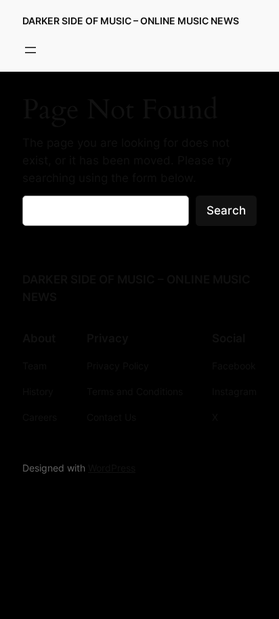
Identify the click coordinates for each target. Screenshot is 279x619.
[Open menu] (30, 50)
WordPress (111, 468)
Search (226, 210)
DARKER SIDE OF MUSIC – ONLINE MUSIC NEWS (130, 20)
